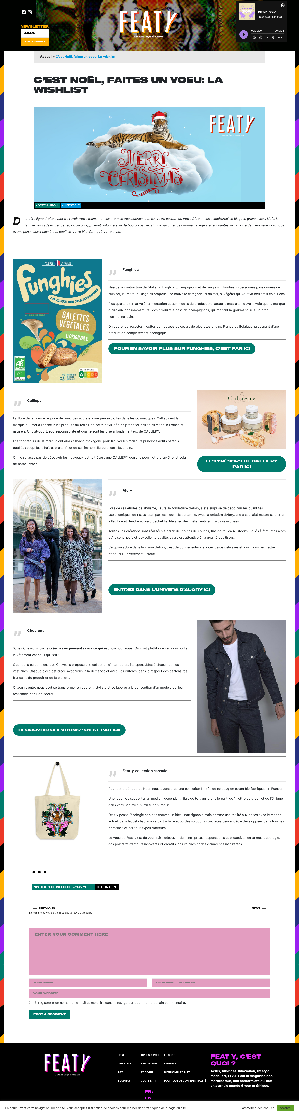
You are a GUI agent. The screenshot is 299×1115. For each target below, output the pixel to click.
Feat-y (107, 887)
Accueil (46, 56)
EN (148, 1098)
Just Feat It (149, 1081)
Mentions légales (177, 1072)
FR (148, 1091)
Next (256, 908)
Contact (170, 1064)
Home (121, 1055)
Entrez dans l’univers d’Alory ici (162, 590)
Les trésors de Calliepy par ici (242, 464)
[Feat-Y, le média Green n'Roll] (149, 24)
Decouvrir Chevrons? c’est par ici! (69, 730)
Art (120, 1072)
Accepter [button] (285, 1107)
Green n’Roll (150, 1055)
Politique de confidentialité (185, 1081)
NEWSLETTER (35, 26)
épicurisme (149, 1064)
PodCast (147, 1072)
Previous (47, 908)
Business (124, 1081)
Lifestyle (125, 1064)
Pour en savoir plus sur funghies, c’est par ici (182, 348)
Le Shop (169, 1055)
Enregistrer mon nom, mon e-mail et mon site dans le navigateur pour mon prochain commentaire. (110, 1003)
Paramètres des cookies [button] (257, 1108)
